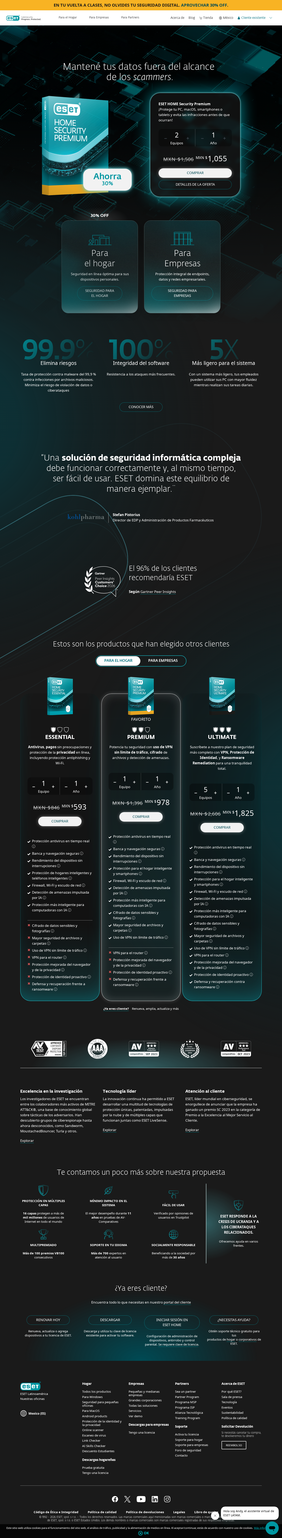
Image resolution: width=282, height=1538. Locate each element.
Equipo (43, 791)
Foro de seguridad (188, 1450)
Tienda (208, 17)
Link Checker (91, 1440)
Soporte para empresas (191, 1445)
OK (146, 1533)
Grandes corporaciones (145, 1400)
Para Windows (92, 1397)
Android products (94, 1416)
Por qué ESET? (232, 1391)
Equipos (176, 143)
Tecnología (229, 1402)
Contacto (181, 1455)
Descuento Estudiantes (98, 1451)
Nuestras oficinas (32, 1399)
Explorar (27, 1140)
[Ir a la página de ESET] (23, 17)
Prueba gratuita (93, 1467)
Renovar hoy (48, 1319)
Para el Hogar (68, 17)
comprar (59, 821)
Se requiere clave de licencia (178, 1344)
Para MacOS (91, 1411)
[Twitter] (127, 1501)
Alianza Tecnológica (189, 1412)
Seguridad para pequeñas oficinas (100, 1404)
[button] (166, 137)
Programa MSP (186, 1402)
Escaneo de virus (94, 1435)
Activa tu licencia (187, 1434)
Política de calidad (234, 1418)
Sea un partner (185, 1391)
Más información (264, 1528)
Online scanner (93, 1430)
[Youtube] (141, 1501)
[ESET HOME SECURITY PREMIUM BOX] (141, 697)
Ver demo (135, 1416)
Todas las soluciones (143, 1405)
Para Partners (130, 17)
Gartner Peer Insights (158, 591)
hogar (231, 1339)
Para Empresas (99, 17)
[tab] (118, 661)
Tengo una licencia (95, 1473)
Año (213, 143)
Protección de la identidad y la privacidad (102, 1423)
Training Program (187, 1418)
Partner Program (187, 1397)
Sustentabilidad (232, 1412)
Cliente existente (253, 17)
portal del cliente (177, 1302)
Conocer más (141, 406)
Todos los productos (96, 1391)
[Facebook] (115, 1501)
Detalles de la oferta (195, 184)
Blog (191, 17)
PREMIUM (141, 737)
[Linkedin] (155, 1501)
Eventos (227, 1407)
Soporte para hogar (189, 1440)
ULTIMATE (222, 737)
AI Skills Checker (93, 1446)
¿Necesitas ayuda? (234, 1319)
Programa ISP (185, 1407)
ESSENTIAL (60, 737)
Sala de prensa (232, 1397)
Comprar (195, 172)
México (228, 17)
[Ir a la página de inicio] (30, 1386)
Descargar (110, 1319)
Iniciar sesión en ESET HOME (172, 1322)
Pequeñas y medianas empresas (144, 1393)
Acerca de (177, 17)
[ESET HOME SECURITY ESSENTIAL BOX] (60, 697)
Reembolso (234, 1445)
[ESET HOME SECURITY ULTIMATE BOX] (222, 697)
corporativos (248, 1339)
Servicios (135, 1411)
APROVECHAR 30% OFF (204, 5)
